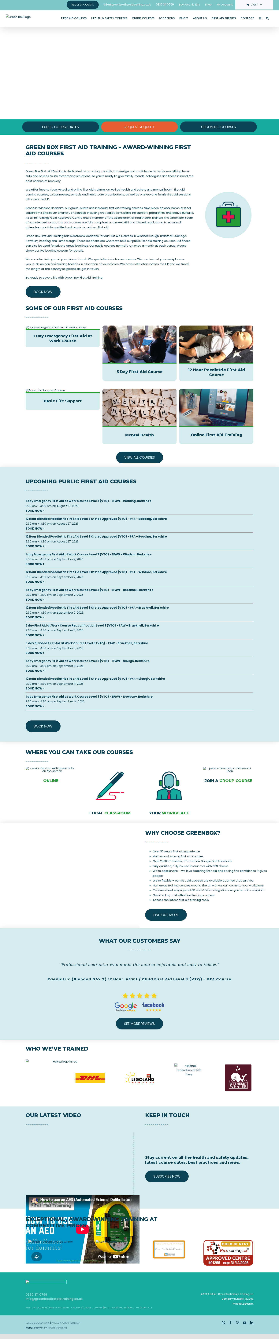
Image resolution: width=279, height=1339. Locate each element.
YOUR (169, 813)
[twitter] (223, 1322)
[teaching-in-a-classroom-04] (228, 768)
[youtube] (244, 1322)
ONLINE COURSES (93, 1307)
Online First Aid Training (216, 435)
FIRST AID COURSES (36, 1307)
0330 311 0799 (36, 1294)
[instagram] (237, 1322)
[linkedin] (251, 1322)
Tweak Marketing (57, 1327)
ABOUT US (133, 1307)
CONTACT (146, 1307)
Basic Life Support (63, 401)
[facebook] (230, 1322)
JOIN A (228, 780)
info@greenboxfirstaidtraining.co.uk (54, 1299)
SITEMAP (75, 1322)
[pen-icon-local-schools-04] (110, 768)
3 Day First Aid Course (139, 371)
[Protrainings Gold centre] (228, 1241)
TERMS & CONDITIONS (38, 1322)
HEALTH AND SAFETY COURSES (65, 1307)
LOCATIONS (110, 1307)
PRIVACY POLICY (60, 1322)
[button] (267, 18)
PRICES (122, 1307)
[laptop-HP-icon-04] (51, 768)
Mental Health (139, 435)
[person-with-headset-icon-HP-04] (169, 768)
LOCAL (110, 813)
